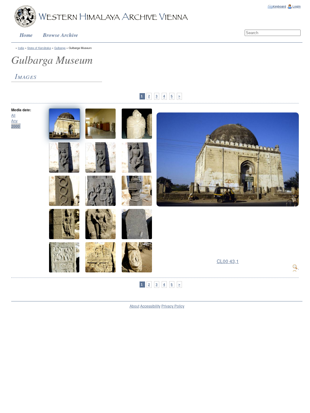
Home (26, 35)
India (21, 48)
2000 (15, 126)
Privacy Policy (172, 305)
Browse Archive (60, 35)
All (13, 115)
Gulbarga (59, 48)
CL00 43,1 (228, 261)
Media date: (21, 109)
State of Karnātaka (39, 48)
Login (296, 6)
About (134, 305)
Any (14, 120)
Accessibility (150, 305)
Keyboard (279, 6)
